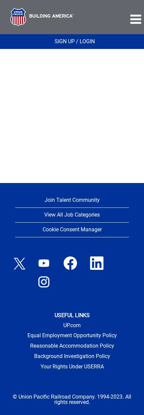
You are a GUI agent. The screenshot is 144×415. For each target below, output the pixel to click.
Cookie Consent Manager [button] (72, 229)
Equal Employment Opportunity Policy (72, 336)
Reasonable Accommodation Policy (72, 346)
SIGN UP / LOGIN (75, 41)
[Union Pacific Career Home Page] (42, 17)
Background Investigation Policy (72, 356)
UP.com (72, 325)
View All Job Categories (72, 215)
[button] (114, 19)
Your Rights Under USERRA (72, 367)
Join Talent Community (72, 200)
